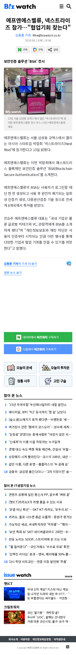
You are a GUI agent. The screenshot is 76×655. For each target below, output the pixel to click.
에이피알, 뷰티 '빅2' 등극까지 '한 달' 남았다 (37, 412)
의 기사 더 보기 (20, 263)
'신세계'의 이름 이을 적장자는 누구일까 (34, 441)
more (68, 576)
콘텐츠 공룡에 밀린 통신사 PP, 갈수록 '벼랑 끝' (39, 494)
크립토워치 (11, 606)
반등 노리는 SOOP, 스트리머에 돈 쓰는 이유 (38, 539)
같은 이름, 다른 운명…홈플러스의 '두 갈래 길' (39, 464)
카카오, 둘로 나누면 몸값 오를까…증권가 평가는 (40, 516)
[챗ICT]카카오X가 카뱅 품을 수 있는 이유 (35, 502)
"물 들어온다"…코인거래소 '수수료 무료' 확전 (39, 546)
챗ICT (8, 583)
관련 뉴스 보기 (13, 272)
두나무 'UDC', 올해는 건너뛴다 (46, 617)
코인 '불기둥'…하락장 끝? (43, 613)
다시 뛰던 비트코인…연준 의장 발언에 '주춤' (38, 561)
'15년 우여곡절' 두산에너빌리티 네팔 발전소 (38, 404)
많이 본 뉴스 (13, 395)
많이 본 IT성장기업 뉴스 (20, 485)
